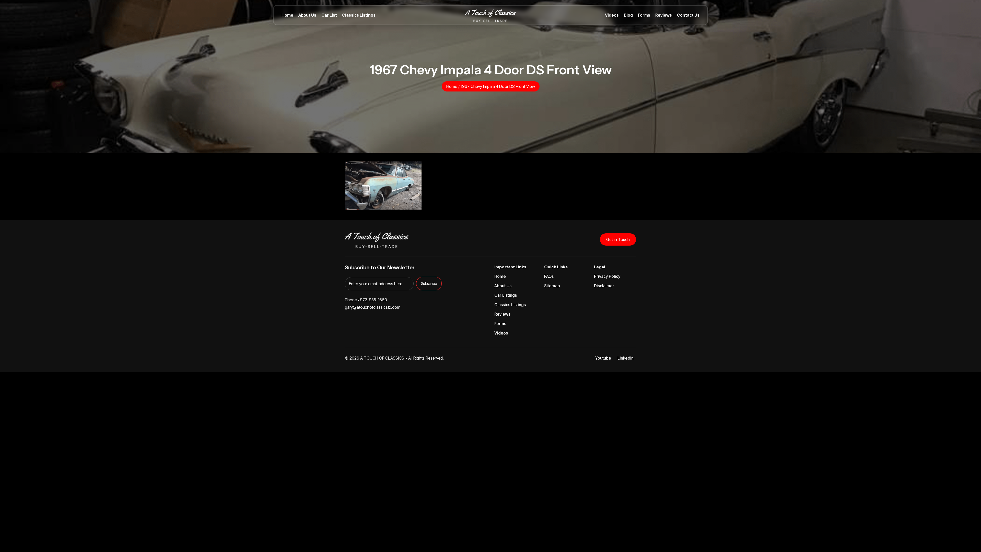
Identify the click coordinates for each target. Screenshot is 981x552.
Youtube (603, 358)
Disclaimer (604, 285)
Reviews (663, 15)
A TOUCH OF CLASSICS (382, 358)
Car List (329, 15)
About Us (307, 15)
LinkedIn (625, 358)
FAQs (549, 276)
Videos (612, 15)
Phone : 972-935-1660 (366, 299)
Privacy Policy (607, 276)
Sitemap (552, 285)
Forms (644, 15)
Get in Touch (618, 239)
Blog (628, 15)
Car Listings (505, 295)
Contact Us (688, 15)
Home (287, 15)
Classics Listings (359, 15)
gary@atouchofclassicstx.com (372, 307)
